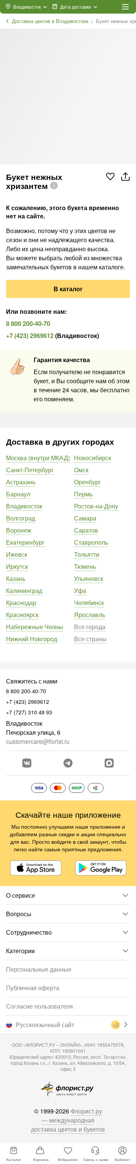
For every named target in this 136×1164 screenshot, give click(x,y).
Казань (15, 578)
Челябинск (89, 602)
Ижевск (16, 554)
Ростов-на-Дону (96, 506)
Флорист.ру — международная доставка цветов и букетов (68, 1120)
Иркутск (17, 566)
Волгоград (20, 518)
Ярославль (89, 614)
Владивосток (24, 506)
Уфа (80, 590)
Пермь (83, 494)
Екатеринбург (25, 542)
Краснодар (21, 602)
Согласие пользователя (39, 1006)
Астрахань (21, 482)
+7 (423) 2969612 (30, 335)
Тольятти (86, 554)
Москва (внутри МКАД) (38, 457)
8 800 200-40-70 (28, 323)
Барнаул (18, 494)
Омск (81, 469)
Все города (89, 626)
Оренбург (87, 482)
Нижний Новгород (31, 638)
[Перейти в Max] (109, 763)
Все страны (90, 638)
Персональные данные (38, 969)
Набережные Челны (34, 626)
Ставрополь (91, 542)
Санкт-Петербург (30, 469)
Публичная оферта (32, 987)
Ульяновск (88, 578)
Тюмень (85, 566)
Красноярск (22, 614)
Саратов (86, 530)
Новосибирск (92, 457)
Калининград (24, 590)
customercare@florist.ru (38, 741)
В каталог (68, 288)
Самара (85, 518)
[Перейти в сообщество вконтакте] (26, 763)
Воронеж (18, 530)
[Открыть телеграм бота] (68, 763)
